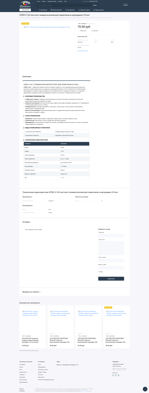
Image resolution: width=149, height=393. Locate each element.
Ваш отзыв (102, 239)
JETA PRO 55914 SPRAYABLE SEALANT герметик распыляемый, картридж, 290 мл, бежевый (59, 340)
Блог (66, 1)
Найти (94, 5)
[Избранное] (117, 4)
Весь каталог (26, 9)
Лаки (20, 369)
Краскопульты (23, 372)
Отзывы (44, 1)
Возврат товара (42, 372)
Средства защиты (85, 10)
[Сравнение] (113, 4)
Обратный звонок (117, 366)
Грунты (21, 367)
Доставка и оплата (51, 1)
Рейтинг (101, 271)
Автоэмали (22, 364)
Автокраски (44, 10)
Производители (23, 382)
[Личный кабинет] (108, 4)
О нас (38, 1)
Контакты (60, 1)
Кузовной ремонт (57, 10)
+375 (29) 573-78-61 (90, 1)
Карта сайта (41, 377)
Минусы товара (102, 264)
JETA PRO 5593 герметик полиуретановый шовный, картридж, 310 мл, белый (30, 340)
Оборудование (41, 367)
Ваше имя (101, 232)
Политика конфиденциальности (46, 379)
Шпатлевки (22, 377)
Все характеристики (83, 50)
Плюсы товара (102, 257)
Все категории (23, 379)
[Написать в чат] (145, 389)
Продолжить (111, 278)
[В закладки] (44, 308)
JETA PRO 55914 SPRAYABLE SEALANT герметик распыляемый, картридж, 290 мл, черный (115, 340)
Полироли (22, 374)
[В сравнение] (41, 308)
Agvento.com (83, 391)
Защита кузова (99, 10)
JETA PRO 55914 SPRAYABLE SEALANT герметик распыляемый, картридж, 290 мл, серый (87, 340)
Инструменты (71, 10)
